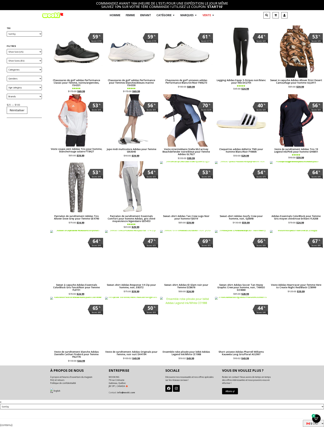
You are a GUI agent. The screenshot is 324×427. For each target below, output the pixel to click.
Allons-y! (230, 391)
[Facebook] (168, 388)
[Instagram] (176, 388)
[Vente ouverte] (213, 15)
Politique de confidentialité (63, 383)
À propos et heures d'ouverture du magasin (71, 377)
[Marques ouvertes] (195, 15)
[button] (266, 15)
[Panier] (276, 15)
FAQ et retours (57, 380)
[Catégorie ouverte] (173, 15)
